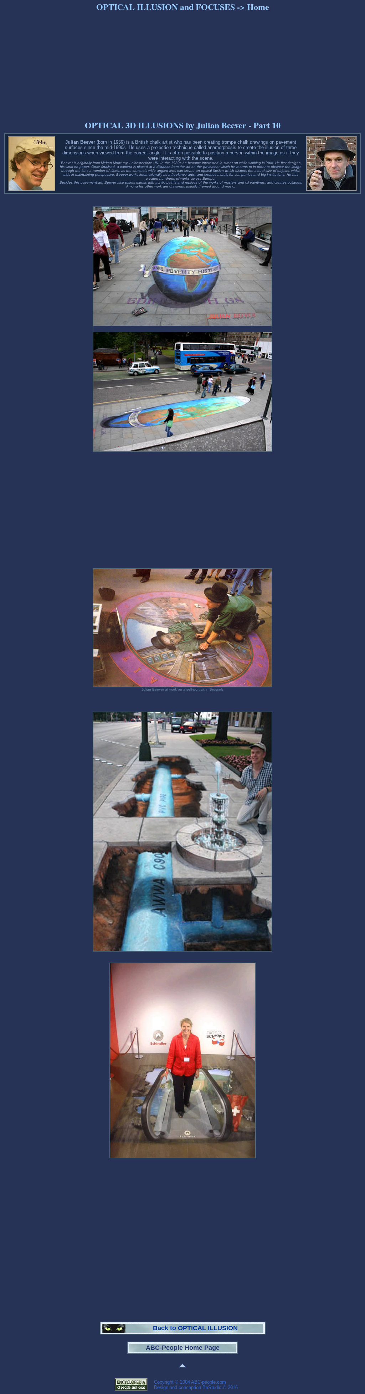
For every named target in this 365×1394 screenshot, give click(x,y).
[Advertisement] (182, 64)
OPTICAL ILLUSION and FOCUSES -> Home (182, 6)
